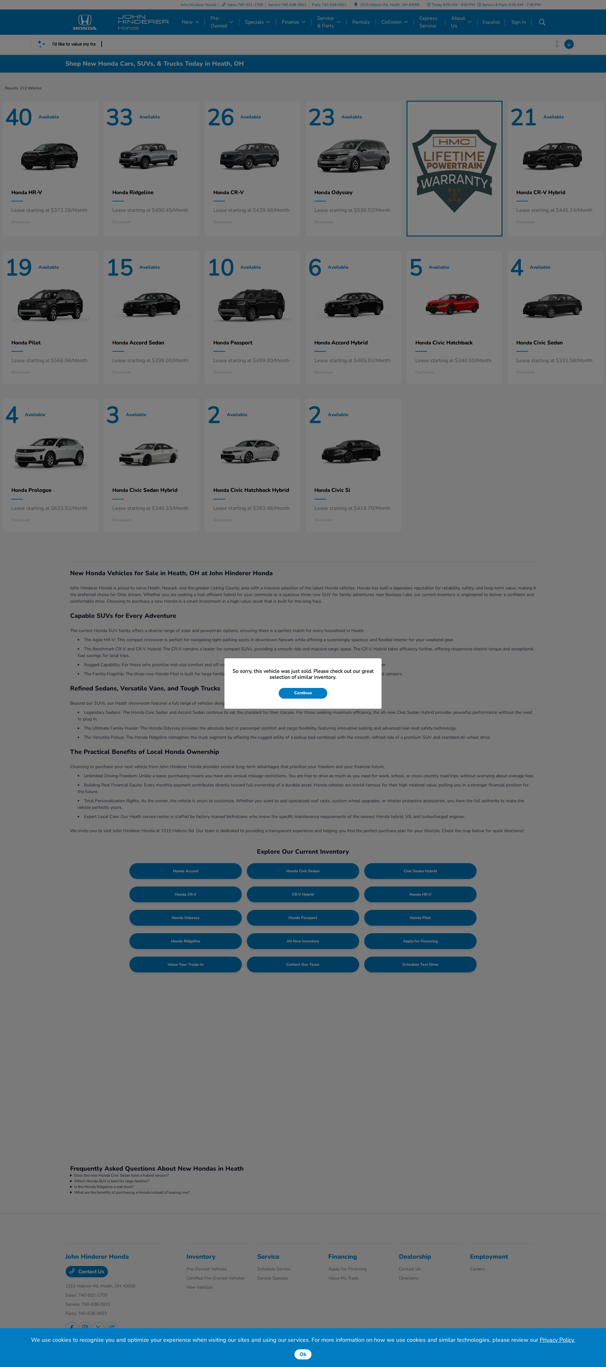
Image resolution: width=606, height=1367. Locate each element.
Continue (303, 693)
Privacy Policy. (557, 1340)
